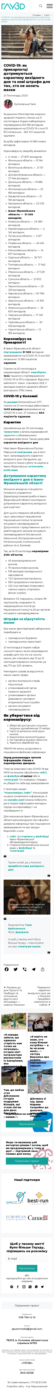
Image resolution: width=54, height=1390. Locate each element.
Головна (37, 15)
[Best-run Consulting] (38, 1198)
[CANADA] (38, 1218)
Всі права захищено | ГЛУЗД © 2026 (27, 1382)
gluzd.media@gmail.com (27, 1329)
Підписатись (27, 1124)
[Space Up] (16, 1198)
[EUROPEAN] (16, 1218)
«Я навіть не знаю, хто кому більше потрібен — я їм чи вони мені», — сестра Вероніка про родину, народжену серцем (39, 1051)
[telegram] (11, 1287)
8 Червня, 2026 (37, 1120)
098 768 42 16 (27, 1317)
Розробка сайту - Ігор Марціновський (27, 1386)
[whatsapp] (36, 1287)
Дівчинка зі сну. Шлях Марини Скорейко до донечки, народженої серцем (39, 1107)
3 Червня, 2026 (37, 1069)
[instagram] (24, 1287)
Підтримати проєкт (27, 1160)
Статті (46, 15)
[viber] (30, 1287)
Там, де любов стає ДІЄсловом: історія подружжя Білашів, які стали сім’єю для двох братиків (14, 1101)
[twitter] (42, 1287)
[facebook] (17, 1287)
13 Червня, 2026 (11, 1073)
